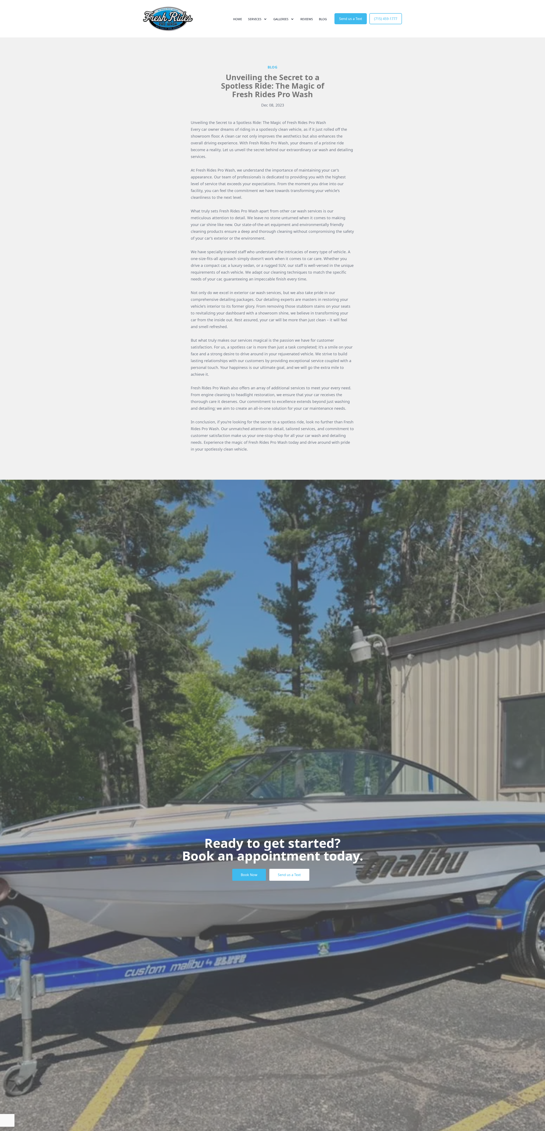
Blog (323, 19)
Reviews (306, 19)
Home (237, 19)
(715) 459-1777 (385, 18)
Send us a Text (350, 18)
